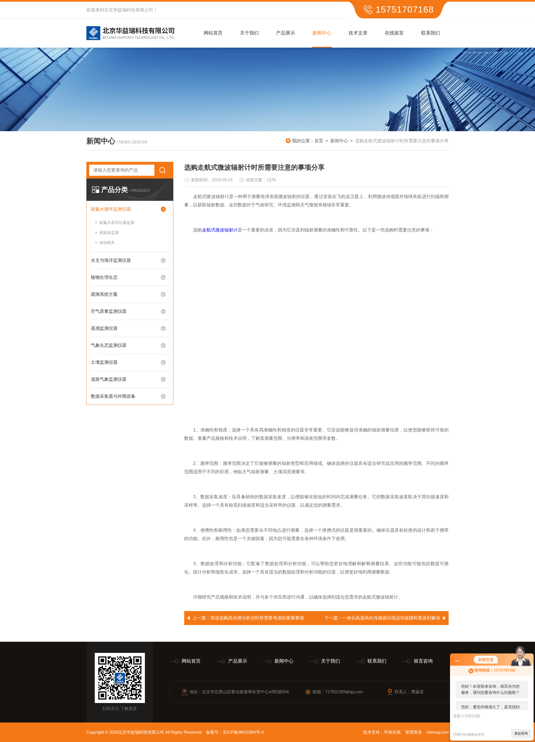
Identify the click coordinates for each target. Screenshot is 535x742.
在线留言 (394, 33)
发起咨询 (521, 733)
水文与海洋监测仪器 (111, 260)
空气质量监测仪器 (109, 311)
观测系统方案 (104, 294)
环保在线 (392, 732)
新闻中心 (321, 33)
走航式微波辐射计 (220, 230)
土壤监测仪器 (104, 362)
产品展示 (285, 33)
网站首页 (213, 33)
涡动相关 (107, 242)
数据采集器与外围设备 (113, 396)
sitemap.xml (437, 732)
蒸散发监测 (109, 232)
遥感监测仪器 (104, 328)
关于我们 (249, 33)
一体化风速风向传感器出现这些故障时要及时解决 (391, 618)
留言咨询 (423, 661)
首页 (318, 140)
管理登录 (413, 732)
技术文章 (358, 33)
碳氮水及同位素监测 (116, 222)
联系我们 (430, 33)
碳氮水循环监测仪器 (111, 209)
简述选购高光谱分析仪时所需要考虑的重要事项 (257, 618)
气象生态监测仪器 (109, 345)
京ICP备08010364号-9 (243, 732)
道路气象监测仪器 (109, 379)
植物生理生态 (104, 277)
